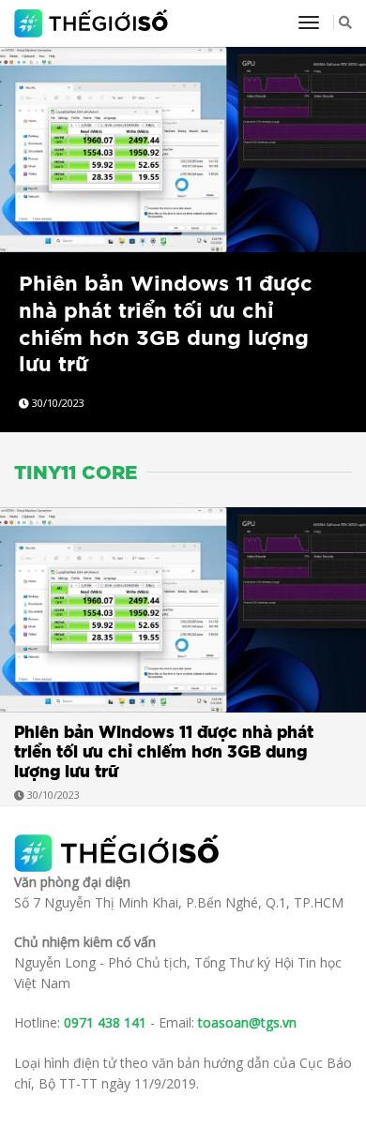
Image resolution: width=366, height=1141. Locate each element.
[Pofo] (93, 23)
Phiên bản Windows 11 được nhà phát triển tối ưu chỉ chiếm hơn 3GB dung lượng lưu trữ (163, 752)
